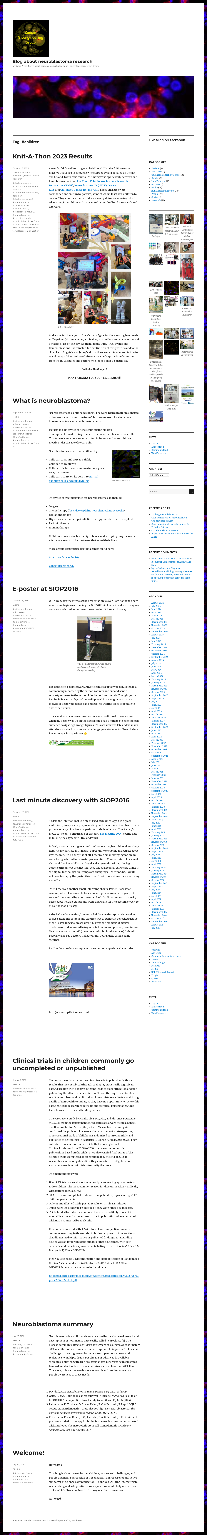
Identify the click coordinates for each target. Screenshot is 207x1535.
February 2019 (158, 832)
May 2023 (156, 708)
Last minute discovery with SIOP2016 (71, 800)
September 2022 (159, 727)
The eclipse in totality (162, 521)
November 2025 (159, 625)
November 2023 (159, 689)
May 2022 (156, 733)
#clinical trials (29, 618)
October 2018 (157, 845)
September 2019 (159, 816)
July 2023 (156, 701)
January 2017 (157, 909)
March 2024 (157, 676)
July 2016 (155, 928)
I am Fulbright (158, 181)
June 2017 (156, 893)
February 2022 (158, 743)
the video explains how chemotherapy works (96, 510)
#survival (17, 631)
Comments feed (159, 450)
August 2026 (157, 603)
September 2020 (159, 791)
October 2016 (157, 918)
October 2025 (158, 628)
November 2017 (158, 877)
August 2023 (157, 698)
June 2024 (156, 666)
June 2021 (156, 765)
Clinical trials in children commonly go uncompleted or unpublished (73, 1064)
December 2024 (159, 647)
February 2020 (158, 803)
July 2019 (155, 823)
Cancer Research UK (61, 565)
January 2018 (157, 870)
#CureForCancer (21, 205)
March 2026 (157, 619)
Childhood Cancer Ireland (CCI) (79, 189)
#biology (17, 1344)
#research (34, 224)
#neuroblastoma (21, 215)
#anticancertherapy (22, 421)
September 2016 (159, 921)
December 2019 (159, 810)
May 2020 (156, 794)
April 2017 (156, 899)
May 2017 (155, 896)
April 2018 (156, 864)
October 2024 (158, 654)
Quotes (154, 197)
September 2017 (159, 883)
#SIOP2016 (29, 628)
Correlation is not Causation (165, 530)
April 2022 (156, 736)
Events (27, 175)
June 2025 (156, 641)
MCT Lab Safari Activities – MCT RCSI (170, 558)
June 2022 (156, 730)
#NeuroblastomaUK (22, 218)
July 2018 (155, 854)
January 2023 (158, 721)
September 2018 (159, 848)
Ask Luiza (156, 171)
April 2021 (156, 768)
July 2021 (155, 762)
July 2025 (155, 638)
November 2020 (159, 784)
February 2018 (158, 867)
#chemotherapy (21, 424)
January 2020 (158, 807)
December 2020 (159, 781)
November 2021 (159, 749)
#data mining (19, 1091)
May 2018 (156, 861)
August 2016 (157, 925)
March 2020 (157, 800)
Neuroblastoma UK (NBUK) (90, 185)
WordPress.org (158, 453)
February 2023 (158, 717)
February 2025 (158, 644)
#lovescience (19, 212)
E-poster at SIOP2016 (45, 588)
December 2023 (159, 685)
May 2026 (156, 612)
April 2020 (156, 797)
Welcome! (28, 1452)
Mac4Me (155, 184)
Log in (154, 443)
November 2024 (159, 650)
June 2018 (156, 858)
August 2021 (157, 759)
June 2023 (156, 705)
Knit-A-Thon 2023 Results (52, 156)
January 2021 (157, 778)
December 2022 (159, 724)
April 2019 (156, 829)
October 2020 (158, 787)
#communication (21, 202)
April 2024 (156, 673)
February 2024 (158, 679)
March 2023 (157, 714)
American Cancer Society (64, 557)
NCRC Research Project (162, 191)
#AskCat (155, 168)
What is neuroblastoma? (51, 400)
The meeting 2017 (110, 833)
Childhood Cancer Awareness (165, 175)
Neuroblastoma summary (53, 1324)
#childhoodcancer (22, 183)
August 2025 (157, 634)
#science (31, 836)
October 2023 (158, 692)
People (35, 175)
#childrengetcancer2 (23, 199)
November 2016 (159, 915)
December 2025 (159, 622)
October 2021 (157, 752)
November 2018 (159, 842)
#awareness (19, 824)
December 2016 (159, 912)
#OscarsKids (22, 224)
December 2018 (159, 838)
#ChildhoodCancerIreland (25, 192)
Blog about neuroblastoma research (52, 61)
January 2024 (158, 682)
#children (17, 196)
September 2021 (159, 756)
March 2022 (157, 740)
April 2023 (156, 711)
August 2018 (157, 851)
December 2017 (159, 874)
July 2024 (156, 663)
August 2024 (157, 660)
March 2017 (156, 902)
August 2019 (157, 819)
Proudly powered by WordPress (66, 1520)
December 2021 (159, 746)
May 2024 (156, 670)
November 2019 (159, 813)
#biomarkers (19, 612)
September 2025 (159, 631)
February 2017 (158, 905)
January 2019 (157, 835)
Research (17, 179)
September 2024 (159, 657)
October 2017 (157, 880)
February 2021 (158, 775)
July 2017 (155, 889)
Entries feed (157, 447)
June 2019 (156, 826)
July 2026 (156, 606)
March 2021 (157, 772)
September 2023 (159, 695)
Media (16, 417)
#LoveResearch (20, 208)
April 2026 (156, 615)
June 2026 (156, 609)
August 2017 (157, 886)
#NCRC (30, 212)
